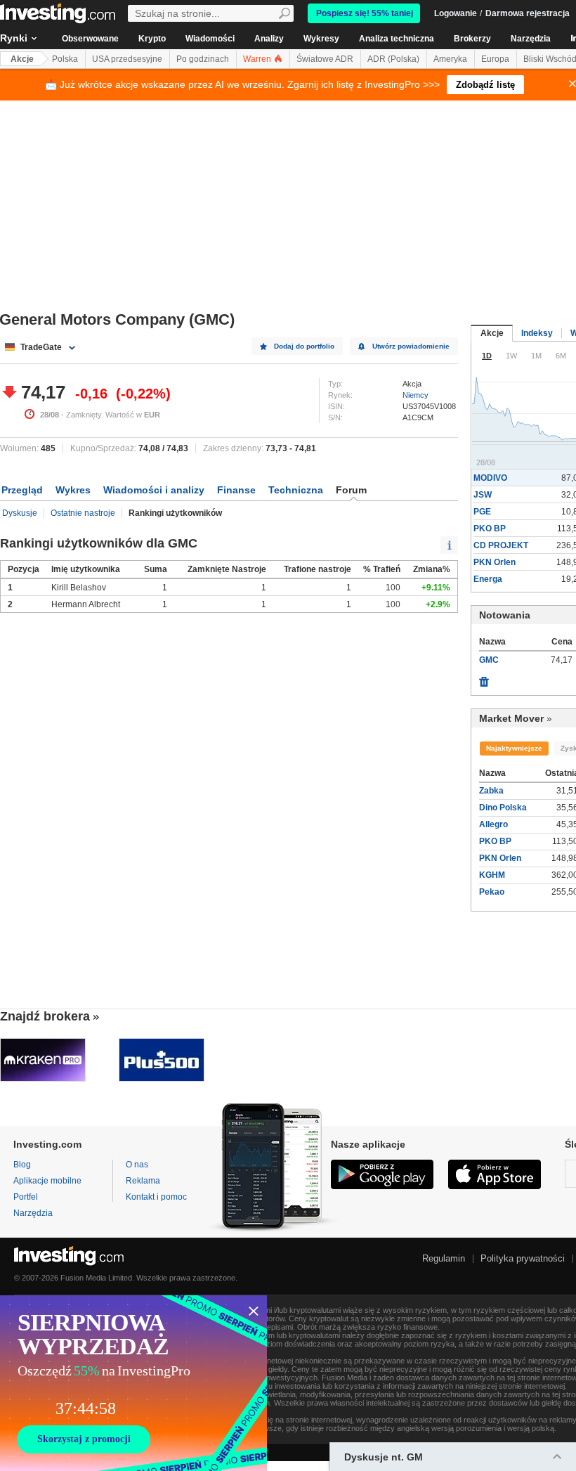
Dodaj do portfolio (304, 346)
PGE (482, 512)
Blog (22, 1164)
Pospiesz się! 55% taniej (364, 13)
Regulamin (443, 1258)
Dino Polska (503, 807)
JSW (482, 495)
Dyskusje (19, 513)
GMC (489, 660)
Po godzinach (202, 59)
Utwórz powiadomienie (411, 346)
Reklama (143, 1181)
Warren (258, 59)
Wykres (73, 489)
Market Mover (511, 718)
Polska (65, 59)
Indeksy (537, 333)
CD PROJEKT (500, 545)
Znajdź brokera (45, 1016)
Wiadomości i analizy (153, 489)
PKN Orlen (494, 562)
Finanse (236, 489)
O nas (137, 1164)
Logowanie (455, 13)
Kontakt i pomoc (156, 1197)
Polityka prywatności (522, 1258)
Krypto (152, 39)
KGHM (492, 875)
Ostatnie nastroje (83, 513)
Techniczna (295, 489)
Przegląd (22, 489)
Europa (495, 59)
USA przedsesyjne (127, 59)
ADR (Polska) (393, 59)
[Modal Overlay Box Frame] (133, 1383)
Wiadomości (210, 39)
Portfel (25, 1197)
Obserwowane (90, 39)
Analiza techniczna (396, 39)
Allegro (493, 824)
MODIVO (490, 478)
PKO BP (489, 528)
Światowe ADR (324, 59)
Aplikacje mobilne (47, 1181)
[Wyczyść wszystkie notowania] (484, 678)
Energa (487, 579)
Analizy (269, 39)
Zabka (491, 791)
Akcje (22, 59)
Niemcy (415, 395)
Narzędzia (531, 39)
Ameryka (450, 59)
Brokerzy (472, 39)
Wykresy (321, 39)
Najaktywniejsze (514, 748)
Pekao (491, 892)
